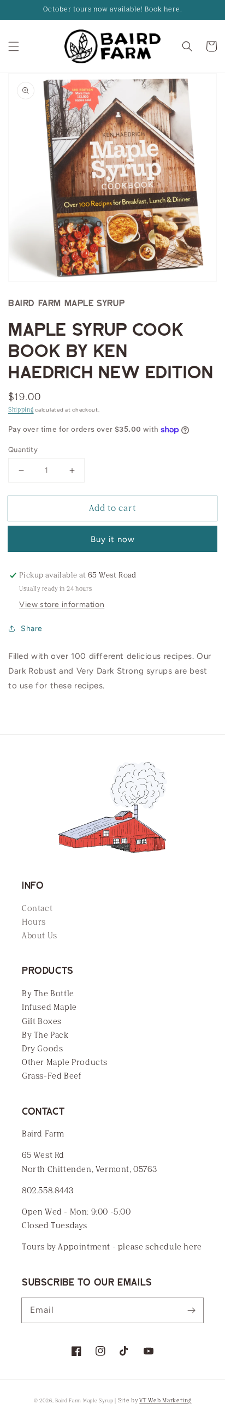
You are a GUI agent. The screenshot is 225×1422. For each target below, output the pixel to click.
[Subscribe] (191, 1310)
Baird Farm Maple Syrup (84, 1401)
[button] (14, 46)
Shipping (21, 410)
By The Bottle (48, 994)
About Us (39, 936)
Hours (34, 922)
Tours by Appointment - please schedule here (112, 1247)
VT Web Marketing (165, 1401)
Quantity (23, 449)
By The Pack (45, 1035)
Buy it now (113, 539)
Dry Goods (42, 1049)
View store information (61, 604)
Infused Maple (49, 1007)
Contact (37, 908)
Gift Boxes (42, 1021)
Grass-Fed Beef (51, 1076)
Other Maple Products (65, 1062)
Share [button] (32, 628)
